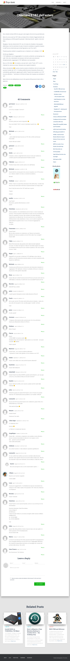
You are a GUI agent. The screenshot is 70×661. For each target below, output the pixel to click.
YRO (5, 87)
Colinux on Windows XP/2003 (59, 116)
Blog (53, 2)
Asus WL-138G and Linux (59, 89)
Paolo (11, 117)
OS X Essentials (56, 151)
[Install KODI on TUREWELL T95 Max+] (13, 618)
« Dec (54, 71)
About (64, 2)
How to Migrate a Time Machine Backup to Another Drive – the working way (34, 631)
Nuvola (11, 284)
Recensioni (55, 114)
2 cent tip (7, 626)
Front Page (55, 84)
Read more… (13, 641)
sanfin (11, 198)
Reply (43, 114)
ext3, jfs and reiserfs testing (59, 129)
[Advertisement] (61, 41)
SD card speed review (59, 96)
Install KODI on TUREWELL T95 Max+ (12, 630)
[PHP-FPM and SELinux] (57, 618)
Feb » (57, 71)
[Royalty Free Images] (56, 173)
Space (54, 161)
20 (64, 64)
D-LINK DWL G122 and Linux (60, 91)
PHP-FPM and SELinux (56, 629)
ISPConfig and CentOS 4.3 (59, 131)
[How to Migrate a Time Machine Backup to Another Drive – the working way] (35, 618)
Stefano (11, 326)
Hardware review (58, 94)
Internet (11, 85)
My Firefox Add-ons (57, 149)
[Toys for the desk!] (9, 2)
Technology (17, 85)
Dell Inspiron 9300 (57, 159)
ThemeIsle (65, 657)
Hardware (58, 2)
